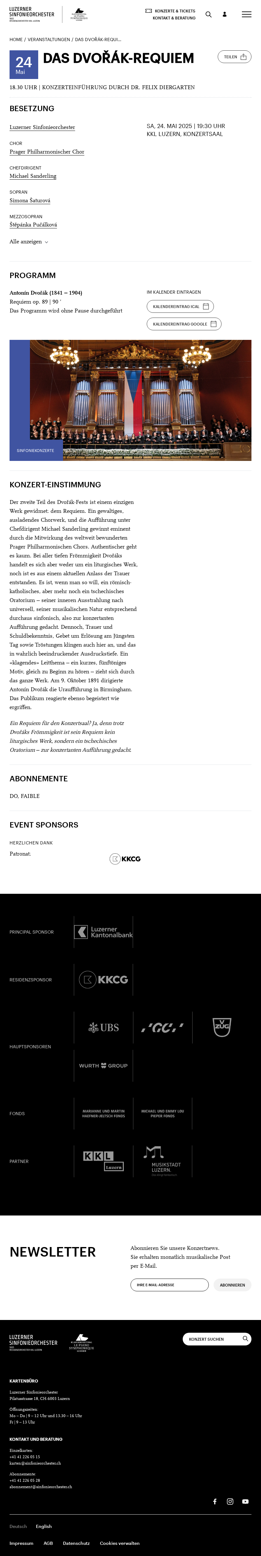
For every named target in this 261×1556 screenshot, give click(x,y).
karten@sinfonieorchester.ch (35, 1463)
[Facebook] (215, 1501)
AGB (48, 1543)
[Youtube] (245, 1501)
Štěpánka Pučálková (33, 225)
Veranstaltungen (49, 39)
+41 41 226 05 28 (25, 1481)
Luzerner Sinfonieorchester (42, 128)
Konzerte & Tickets (175, 11)
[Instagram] (230, 1501)
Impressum (21, 1543)
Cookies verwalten (120, 1543)
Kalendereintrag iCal (176, 306)
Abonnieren (232, 1285)
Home (16, 39)
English (44, 1526)
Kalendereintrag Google (180, 324)
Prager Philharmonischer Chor (47, 152)
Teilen (230, 56)
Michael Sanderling (33, 176)
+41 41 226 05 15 (25, 1457)
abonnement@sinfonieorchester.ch (41, 1487)
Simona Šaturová (30, 201)
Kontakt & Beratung (174, 18)
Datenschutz (76, 1543)
